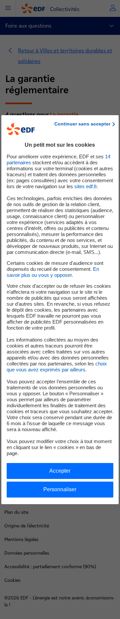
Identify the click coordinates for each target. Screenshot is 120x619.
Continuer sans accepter (82, 123)
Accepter (59, 471)
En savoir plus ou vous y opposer (53, 272)
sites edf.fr (85, 186)
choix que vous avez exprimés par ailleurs (57, 366)
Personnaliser (59, 489)
